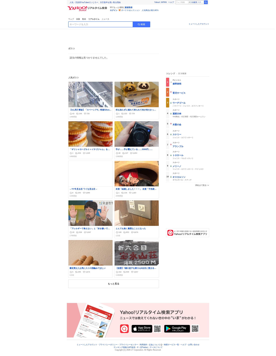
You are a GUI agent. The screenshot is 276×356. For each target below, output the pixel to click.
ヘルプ (171, 2)
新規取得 (128, 7)
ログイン (113, 10)
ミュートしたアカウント (199, 24)
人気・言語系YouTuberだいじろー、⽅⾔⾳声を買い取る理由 (95, 2)
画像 (78, 19)
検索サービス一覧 (171, 345)
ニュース (105, 19)
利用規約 (143, 345)
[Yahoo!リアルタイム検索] (88, 7)
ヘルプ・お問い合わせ (190, 345)
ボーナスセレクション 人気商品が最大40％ (140, 10)
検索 (143, 24)
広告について (154, 345)
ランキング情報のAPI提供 (124, 347)
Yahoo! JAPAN (160, 2)
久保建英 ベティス (197, 2)
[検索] (206, 2)
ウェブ (71, 19)
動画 (84, 19)
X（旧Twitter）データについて (150, 347)
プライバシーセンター (128, 345)
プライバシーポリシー (108, 345)
